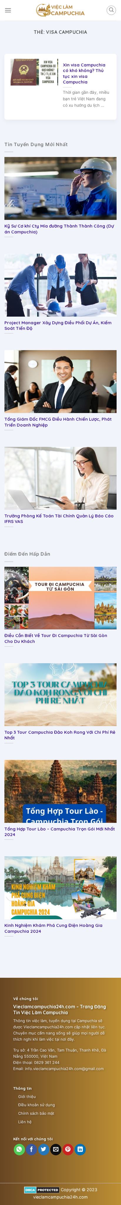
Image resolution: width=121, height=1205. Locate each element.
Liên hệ (25, 1121)
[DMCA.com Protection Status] (42, 1189)
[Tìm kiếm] (111, 10)
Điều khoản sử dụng (36, 1104)
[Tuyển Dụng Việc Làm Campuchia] (60, 10)
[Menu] (7, 10)
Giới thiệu (27, 1096)
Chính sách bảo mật (36, 1113)
